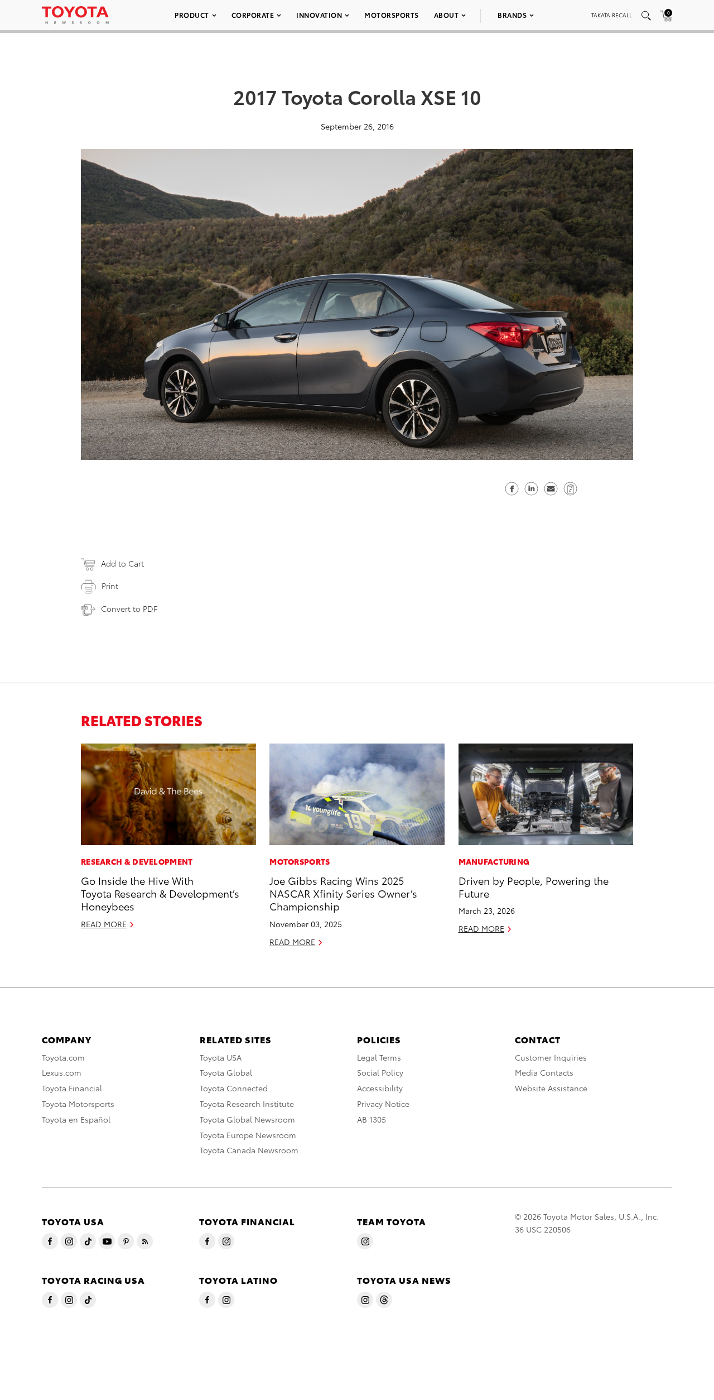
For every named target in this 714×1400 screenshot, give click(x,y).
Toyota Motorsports (78, 1103)
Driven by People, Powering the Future (534, 886)
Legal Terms (379, 1057)
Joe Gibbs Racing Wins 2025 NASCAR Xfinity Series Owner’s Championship (343, 893)
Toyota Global (226, 1072)
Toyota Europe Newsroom (248, 1134)
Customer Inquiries (551, 1057)
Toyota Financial (72, 1088)
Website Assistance (551, 1088)
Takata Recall (611, 15)
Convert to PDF (129, 608)
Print (110, 585)
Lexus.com (61, 1072)
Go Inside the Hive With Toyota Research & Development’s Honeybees (160, 893)
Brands (512, 15)
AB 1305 (371, 1119)
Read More (104, 923)
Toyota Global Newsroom (247, 1119)
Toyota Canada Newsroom (249, 1150)
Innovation (319, 15)
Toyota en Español (76, 1119)
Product (192, 15)
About (446, 15)
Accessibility (380, 1088)
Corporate (252, 15)
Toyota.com (63, 1057)
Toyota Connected (234, 1088)
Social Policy (380, 1072)
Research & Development (137, 861)
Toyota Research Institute (247, 1103)
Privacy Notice (383, 1103)
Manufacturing (494, 861)
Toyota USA (221, 1057)
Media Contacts (544, 1072)
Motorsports (391, 15)
